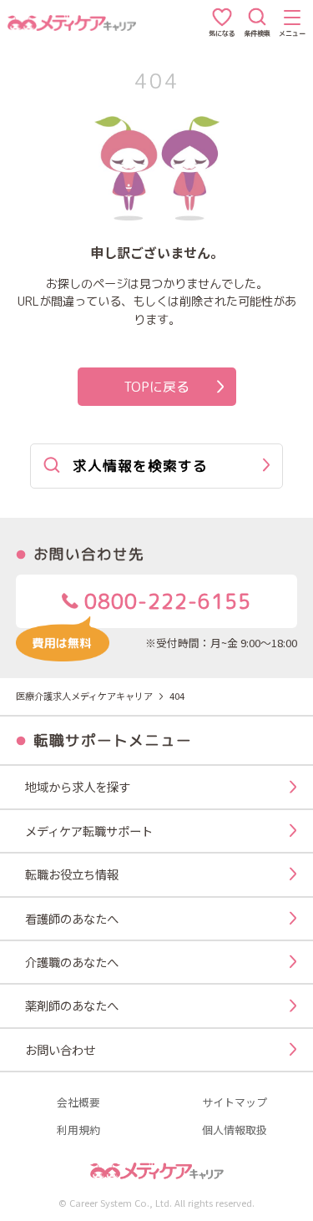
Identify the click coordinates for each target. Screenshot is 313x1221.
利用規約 (78, 1130)
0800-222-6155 (164, 601)
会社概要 (78, 1102)
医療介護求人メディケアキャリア (84, 695)
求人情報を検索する (140, 465)
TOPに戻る (156, 386)
